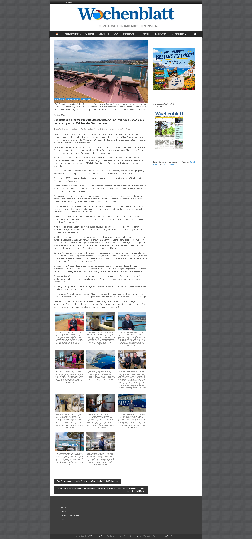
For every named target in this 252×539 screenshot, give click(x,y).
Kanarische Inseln (73, 99)
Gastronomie (106, 129)
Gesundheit (103, 34)
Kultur (115, 34)
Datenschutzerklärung (70, 515)
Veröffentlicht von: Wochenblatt (67, 129)
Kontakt (64, 520)
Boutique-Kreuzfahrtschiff (92, 129)
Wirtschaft (89, 34)
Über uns (64, 507)
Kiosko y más (168, 165)
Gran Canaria (59, 99)
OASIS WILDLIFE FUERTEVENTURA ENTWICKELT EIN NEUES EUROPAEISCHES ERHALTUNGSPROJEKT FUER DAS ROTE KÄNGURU (102, 489)
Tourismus (86, 99)
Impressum (65, 511)
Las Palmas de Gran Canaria (121, 129)
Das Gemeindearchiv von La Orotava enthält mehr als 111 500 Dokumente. (88, 481)
